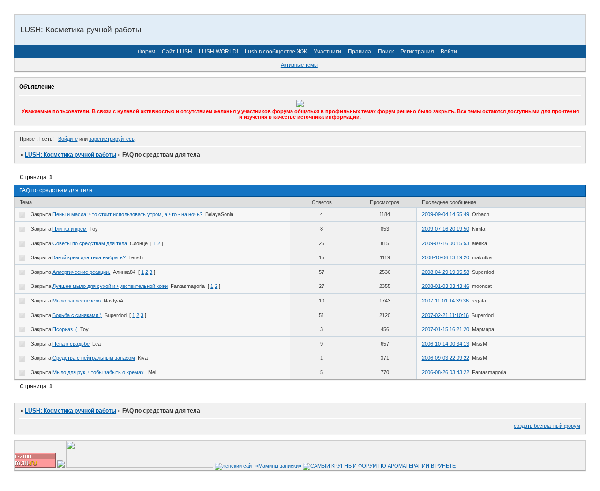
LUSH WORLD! (218, 51)
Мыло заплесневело (76, 300)
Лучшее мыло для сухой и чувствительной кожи (110, 286)
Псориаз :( (64, 329)
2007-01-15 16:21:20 (445, 329)
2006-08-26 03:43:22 (445, 372)
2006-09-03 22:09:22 (445, 358)
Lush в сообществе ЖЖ (276, 51)
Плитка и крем (69, 229)
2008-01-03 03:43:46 (445, 286)
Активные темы (299, 65)
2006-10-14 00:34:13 (445, 344)
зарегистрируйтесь (112, 139)
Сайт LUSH (177, 51)
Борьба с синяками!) (77, 315)
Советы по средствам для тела (89, 243)
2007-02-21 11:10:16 (445, 315)
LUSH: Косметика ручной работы (70, 154)
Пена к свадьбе (71, 344)
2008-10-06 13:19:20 (445, 257)
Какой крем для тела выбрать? (89, 257)
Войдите (68, 139)
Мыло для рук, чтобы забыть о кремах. (98, 372)
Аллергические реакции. (81, 272)
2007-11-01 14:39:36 (445, 300)
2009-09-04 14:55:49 (445, 214)
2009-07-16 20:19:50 (445, 229)
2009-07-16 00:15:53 (445, 243)
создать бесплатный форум (547, 426)
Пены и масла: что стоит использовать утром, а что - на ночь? (127, 214)
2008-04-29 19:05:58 (445, 272)
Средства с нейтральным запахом (93, 358)
